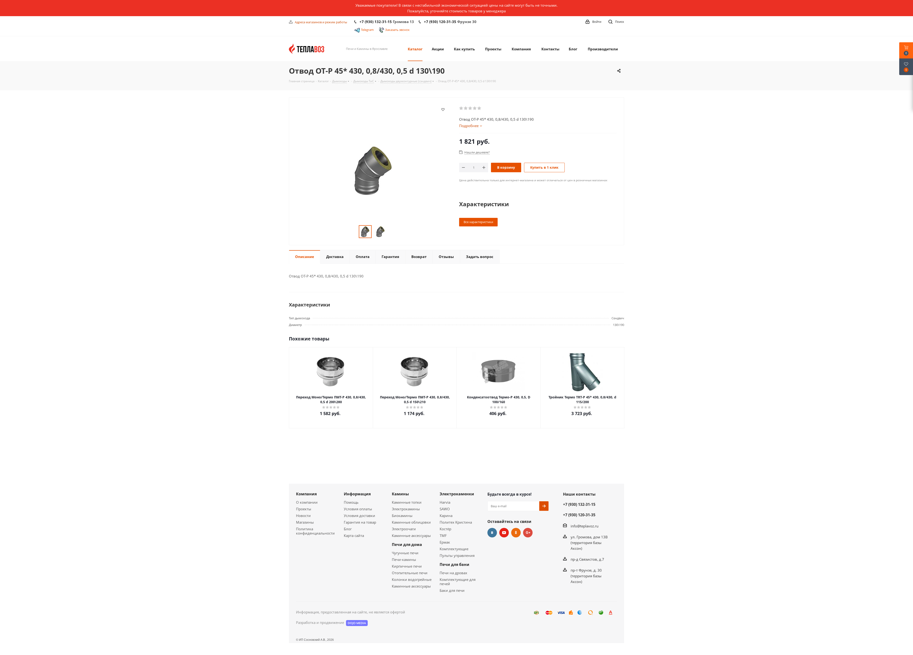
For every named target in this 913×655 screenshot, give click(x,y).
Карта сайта (354, 535)
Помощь (351, 502)
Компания (306, 494)
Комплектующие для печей (458, 581)
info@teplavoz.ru (584, 526)
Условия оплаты (358, 509)
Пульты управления (457, 555)
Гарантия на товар (360, 522)
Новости (303, 515)
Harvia (445, 502)
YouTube (504, 532)
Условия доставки (359, 515)
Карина (446, 515)
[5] (479, 108)
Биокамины (402, 515)
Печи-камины (404, 559)
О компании (307, 502)
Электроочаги (404, 528)
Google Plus (528, 532)
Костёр (445, 528)
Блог (348, 528)
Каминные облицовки (411, 522)
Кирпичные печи (407, 566)
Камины (400, 494)
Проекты (303, 509)
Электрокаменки (457, 494)
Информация (357, 494)
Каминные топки (407, 502)
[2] (466, 108)
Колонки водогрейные (412, 579)
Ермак (445, 542)
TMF (443, 535)
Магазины (305, 522)
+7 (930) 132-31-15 (375, 21)
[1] (461, 108)
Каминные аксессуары (411, 535)
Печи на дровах (453, 572)
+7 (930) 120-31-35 (440, 21)
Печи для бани (454, 564)
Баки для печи (452, 590)
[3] (470, 108)
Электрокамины (406, 509)
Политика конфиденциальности (315, 530)
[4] (475, 108)
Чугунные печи (405, 552)
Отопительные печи (409, 572)
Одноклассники (516, 532)
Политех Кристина (456, 522)
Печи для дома (407, 544)
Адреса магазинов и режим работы (321, 22)
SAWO (445, 509)
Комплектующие (454, 548)
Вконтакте (492, 532)
